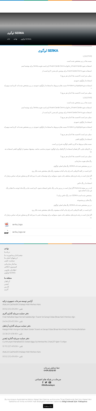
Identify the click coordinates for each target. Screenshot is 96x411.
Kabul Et (48, 406)
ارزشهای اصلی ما (11, 258)
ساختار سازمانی (10, 264)
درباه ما (7, 252)
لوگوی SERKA (26, 39)
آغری (6, 289)
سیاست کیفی (9, 261)
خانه (8, 39)
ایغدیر (6, 284)
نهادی (15, 39)
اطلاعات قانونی (10, 270)
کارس (6, 287)
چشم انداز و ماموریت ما (13, 255)
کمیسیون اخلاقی (10, 267)
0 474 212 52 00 (50, 371)
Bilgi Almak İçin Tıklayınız (74, 401)
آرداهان (7, 281)
